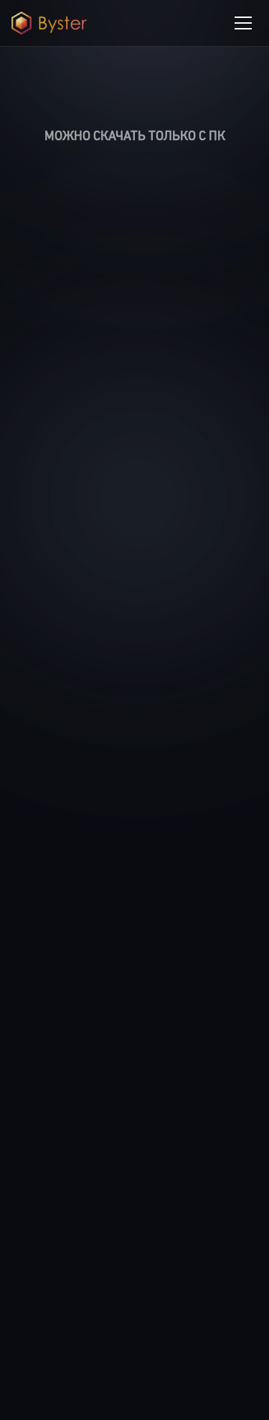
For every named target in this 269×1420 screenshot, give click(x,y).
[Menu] (243, 23)
